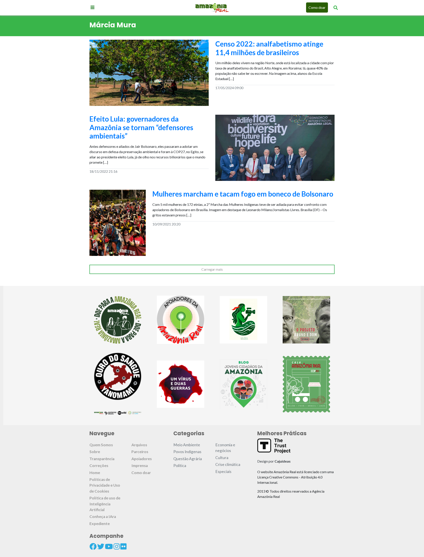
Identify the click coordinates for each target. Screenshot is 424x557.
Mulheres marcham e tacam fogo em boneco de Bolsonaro (242, 193)
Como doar (317, 7)
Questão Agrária (187, 458)
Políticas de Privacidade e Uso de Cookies (104, 485)
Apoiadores (141, 458)
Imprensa (139, 465)
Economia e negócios (225, 448)
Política (179, 465)
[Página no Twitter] (100, 546)
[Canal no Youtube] (109, 546)
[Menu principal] (92, 7)
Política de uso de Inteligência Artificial (104, 504)
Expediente (99, 523)
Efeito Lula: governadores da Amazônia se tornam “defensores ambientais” (141, 127)
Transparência (101, 458)
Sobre (94, 451)
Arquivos (139, 445)
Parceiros (139, 451)
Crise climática (227, 464)
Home (94, 472)
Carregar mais (212, 269)
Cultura (221, 457)
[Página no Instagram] (117, 546)
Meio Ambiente (186, 445)
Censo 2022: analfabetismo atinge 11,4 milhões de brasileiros (269, 47)
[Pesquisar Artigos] (335, 7)
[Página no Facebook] (93, 546)
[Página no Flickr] (123, 546)
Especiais (223, 471)
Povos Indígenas (187, 451)
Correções (98, 465)
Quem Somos (101, 445)
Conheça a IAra (102, 516)
